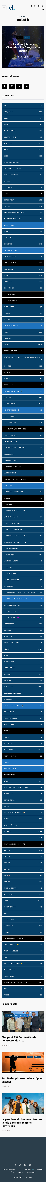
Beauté (23, 124)
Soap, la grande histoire (23, 844)
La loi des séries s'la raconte (23, 479)
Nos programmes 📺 (27, 1169)
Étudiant (23, 275)
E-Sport (23, 231)
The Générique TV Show (23, 938)
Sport (23, 900)
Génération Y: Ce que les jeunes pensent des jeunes (23, 358)
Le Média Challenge (23, 517)
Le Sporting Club (23, 548)
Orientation (23, 712)
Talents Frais (23, 919)
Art (23, 106)
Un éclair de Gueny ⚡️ (23, 963)
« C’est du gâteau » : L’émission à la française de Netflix (23, 47)
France (23, 344)
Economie (23, 244)
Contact (21, 1172)
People (23, 731)
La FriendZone (23, 473)
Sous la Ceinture (23, 888)
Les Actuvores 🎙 (23, 573)
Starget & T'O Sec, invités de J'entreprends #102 (19, 1039)
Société (23, 850)
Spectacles (23, 894)
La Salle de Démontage (23, 492)
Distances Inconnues (23, 219)
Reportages (23, 794)
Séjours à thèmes (23, 825)
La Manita (23, 485)
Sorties (23, 882)
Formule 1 (23, 338)
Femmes (23, 313)
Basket (23, 118)
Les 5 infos (23, 567)
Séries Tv (23, 831)
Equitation (23, 269)
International (23, 404)
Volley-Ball (23, 976)
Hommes (23, 378)
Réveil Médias (23, 800)
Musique (23, 674)
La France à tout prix (23, 466)
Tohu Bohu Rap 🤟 (23, 944)
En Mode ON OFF (23, 250)
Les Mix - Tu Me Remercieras (23, 599)
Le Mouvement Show (23, 523)
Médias (23, 649)
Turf (23, 957)
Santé (23, 819)
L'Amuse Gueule (23, 435)
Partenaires (23, 724)
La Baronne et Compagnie (23, 448)
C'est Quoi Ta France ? (23, 162)
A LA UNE (19, 37)
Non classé (23, 687)
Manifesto (23, 636)
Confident (23, 194)
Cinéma (23, 181)
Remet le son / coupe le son (23, 787)
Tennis (23, 932)
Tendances (23, 926)
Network (23, 680)
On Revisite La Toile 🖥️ (23, 706)
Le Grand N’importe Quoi (23, 510)
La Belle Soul (23, 454)
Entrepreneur (23, 256)
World (23, 995)
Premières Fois (23, 756)
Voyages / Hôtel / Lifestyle (23, 982)
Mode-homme (23, 668)
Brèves (27, 37)
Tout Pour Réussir (23, 951)
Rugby (23, 806)
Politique (23, 743)
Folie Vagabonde (23, 326)
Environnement (23, 263)
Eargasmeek (23, 238)
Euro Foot (23, 282)
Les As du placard (23, 580)
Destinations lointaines (23, 212)
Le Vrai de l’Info (23, 561)
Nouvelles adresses (23, 693)
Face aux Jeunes (23, 300)
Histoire (23, 372)
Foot (23, 332)
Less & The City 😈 (23, 617)
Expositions (23, 288)
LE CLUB (23, 498)
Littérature (23, 624)
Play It (23, 737)
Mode (23, 655)
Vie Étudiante (23, 970)
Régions (23, 781)
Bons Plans (23, 143)
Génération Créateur (23, 351)
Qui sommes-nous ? (9, 1169)
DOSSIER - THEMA (19, 1057)
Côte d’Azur (23, 200)
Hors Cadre (23, 385)
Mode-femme (23, 661)
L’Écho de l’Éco (23, 441)
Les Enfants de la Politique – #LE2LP (23, 592)
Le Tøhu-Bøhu (23, 555)
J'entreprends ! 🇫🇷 (23, 410)
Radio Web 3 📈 (23, 768)
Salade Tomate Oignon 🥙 (23, 812)
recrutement (23, 775)
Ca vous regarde (23, 175)
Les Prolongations (23, 605)
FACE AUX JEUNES (23, 294)
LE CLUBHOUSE (23, 504)
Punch (23, 762)
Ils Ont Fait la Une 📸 (23, 391)
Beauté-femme (23, 131)
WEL (23, 988)
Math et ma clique (23, 643)
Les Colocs (23, 586)
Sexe (23, 838)
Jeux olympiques (23, 422)
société (23, 856)
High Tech (23, 366)
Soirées (23, 869)
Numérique (23, 699)
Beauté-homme (23, 137)
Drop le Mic (23, 225)
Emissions (9, 1015)
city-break (23, 187)
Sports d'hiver (23, 907)
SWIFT (23, 913)
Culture (23, 206)
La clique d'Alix (23, 460)
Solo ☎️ (23, 875)
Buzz (23, 156)
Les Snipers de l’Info (23, 611)
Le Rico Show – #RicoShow (23, 542)
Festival (23, 319)
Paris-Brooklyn (23, 718)
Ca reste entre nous (23, 168)
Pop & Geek (23, 750)
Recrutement (31, 1172)
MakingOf (23, 630)
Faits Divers (23, 307)
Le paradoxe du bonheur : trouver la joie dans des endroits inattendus (22, 1123)
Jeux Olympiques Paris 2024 (23, 429)
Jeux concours (23, 416)
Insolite (23, 397)
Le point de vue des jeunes (23, 536)
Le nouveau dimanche (23, 529)
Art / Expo (23, 112)
